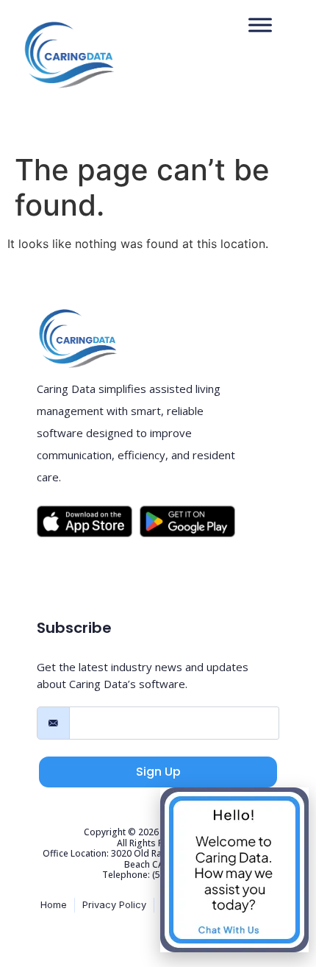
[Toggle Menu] (260, 25)
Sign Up (158, 771)
